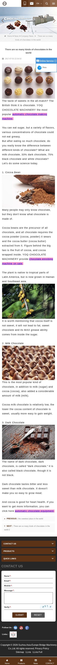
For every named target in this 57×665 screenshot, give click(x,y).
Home (9, 36)
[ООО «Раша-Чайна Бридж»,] (15, 628)
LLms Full (37, 652)
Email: (7, 581)
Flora (44, 67)
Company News (27, 36)
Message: (9, 590)
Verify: (7, 607)
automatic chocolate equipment (34, 511)
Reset (38, 615)
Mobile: (8, 586)
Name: (7, 576)
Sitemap (20, 652)
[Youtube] (21, 628)
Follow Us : (7, 627)
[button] (21, 31)
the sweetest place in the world (30, 519)
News (16, 36)
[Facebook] (27, 628)
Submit (19, 615)
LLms (28, 652)
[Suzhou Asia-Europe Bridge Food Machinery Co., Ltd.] (4, 3)
